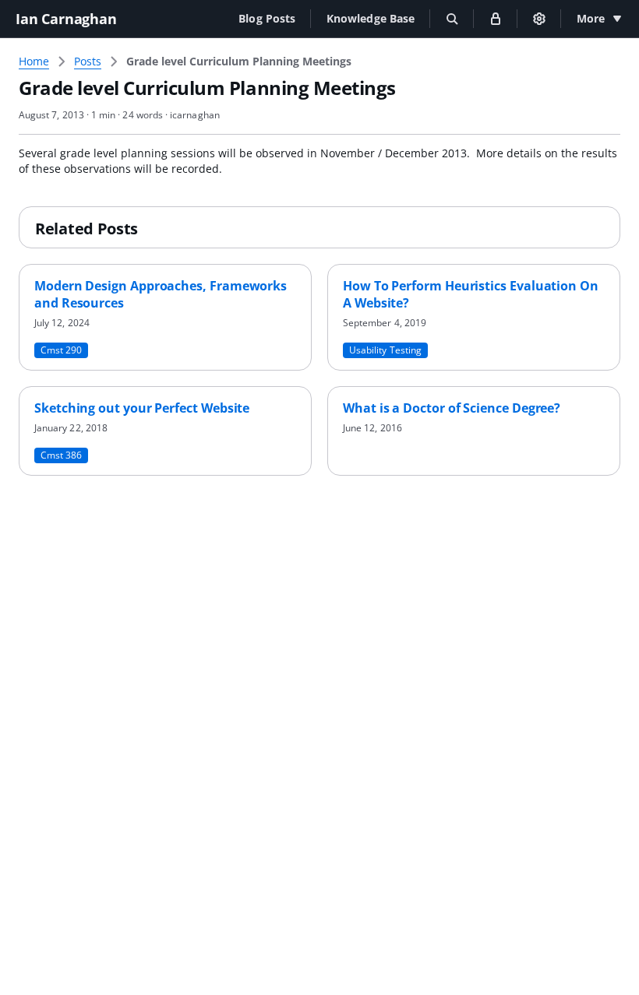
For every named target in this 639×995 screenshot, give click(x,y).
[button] (266, 18)
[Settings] (539, 18)
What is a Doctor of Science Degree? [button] (451, 408)
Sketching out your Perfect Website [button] (141, 408)
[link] (238, 61)
